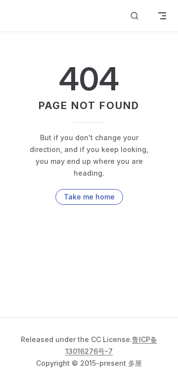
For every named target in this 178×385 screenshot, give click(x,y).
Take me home (89, 196)
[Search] (134, 16)
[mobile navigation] (162, 16)
